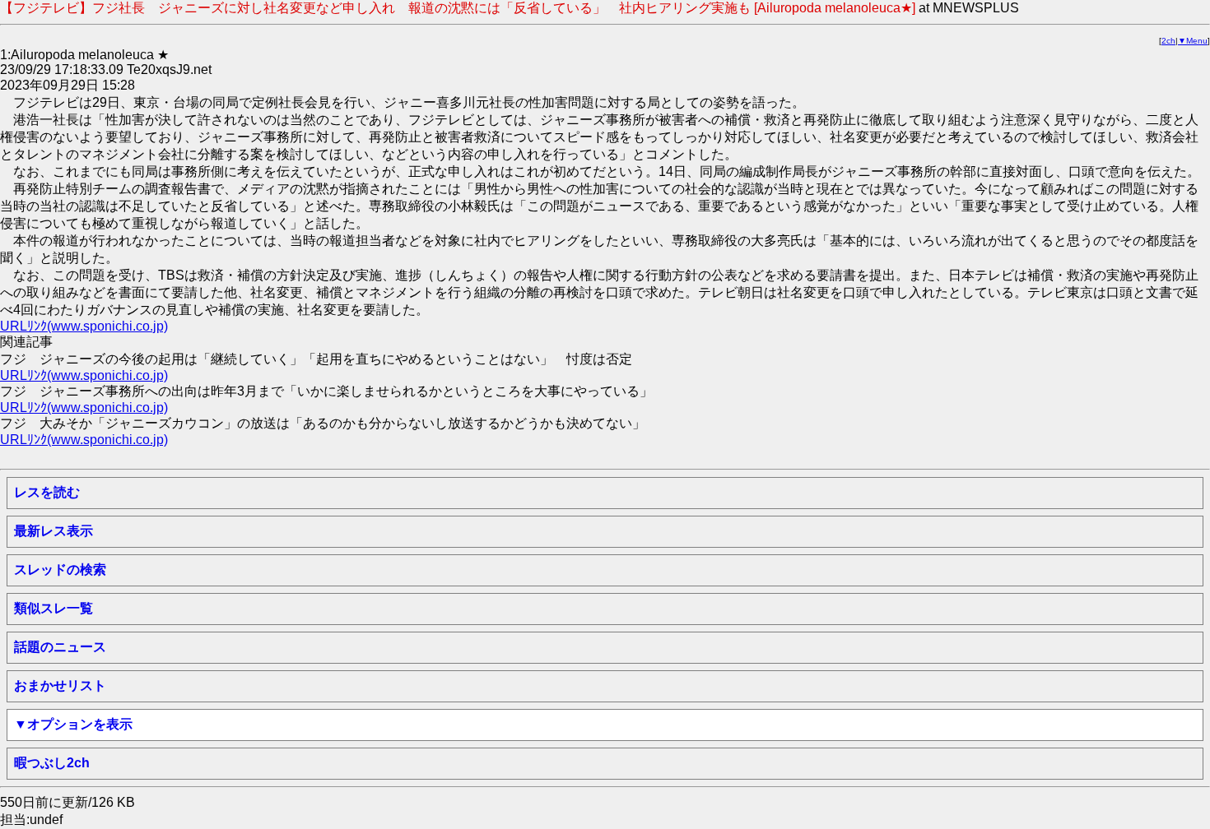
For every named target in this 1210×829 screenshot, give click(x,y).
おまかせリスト (60, 685)
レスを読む (47, 492)
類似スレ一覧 (53, 608)
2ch (1168, 40)
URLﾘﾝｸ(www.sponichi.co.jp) (84, 326)
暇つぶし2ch (52, 763)
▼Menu (1193, 40)
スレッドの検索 (60, 570)
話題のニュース (60, 647)
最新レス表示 (53, 531)
